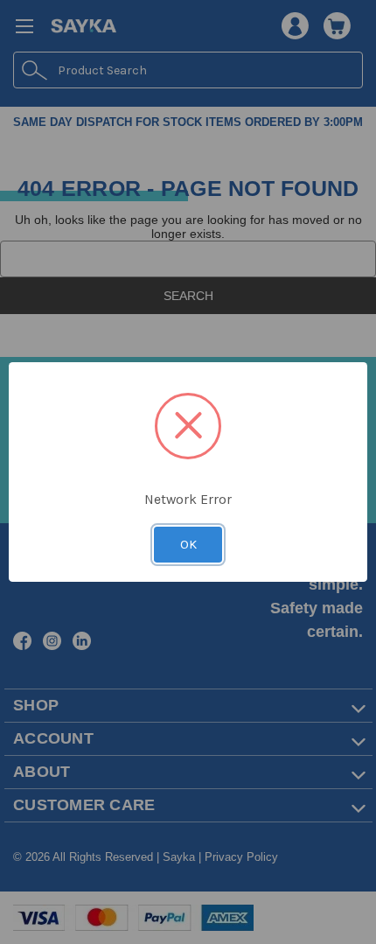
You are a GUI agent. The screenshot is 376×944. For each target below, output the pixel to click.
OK (188, 544)
